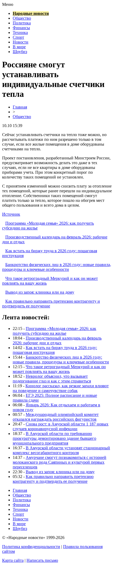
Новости (20, 42)
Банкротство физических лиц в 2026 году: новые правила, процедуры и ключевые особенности (56, 267)
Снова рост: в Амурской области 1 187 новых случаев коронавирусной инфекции (60, 426)
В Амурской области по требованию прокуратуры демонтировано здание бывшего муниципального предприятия (54, 438)
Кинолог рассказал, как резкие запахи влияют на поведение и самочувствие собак (61, 388)
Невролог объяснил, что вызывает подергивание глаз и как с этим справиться (52, 378)
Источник (11, 214)
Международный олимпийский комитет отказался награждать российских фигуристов (56, 416)
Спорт (18, 37)
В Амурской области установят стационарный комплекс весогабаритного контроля (61, 450)
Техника (20, 32)
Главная (20, 107)
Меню (7, 4)
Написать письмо (42, 560)
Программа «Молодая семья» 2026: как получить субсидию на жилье (54, 331)
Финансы (21, 27)
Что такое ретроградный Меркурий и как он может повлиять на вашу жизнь (59, 369)
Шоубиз (20, 51)
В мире (19, 47)
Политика (22, 23)
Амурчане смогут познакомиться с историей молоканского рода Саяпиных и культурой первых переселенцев (59, 462)
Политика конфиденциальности (31, 546)
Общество (22, 18)
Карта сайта (13, 560)
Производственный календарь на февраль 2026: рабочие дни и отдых (57, 340)
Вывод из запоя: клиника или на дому (39, 292)
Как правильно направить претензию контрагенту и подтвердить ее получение (53, 479)
